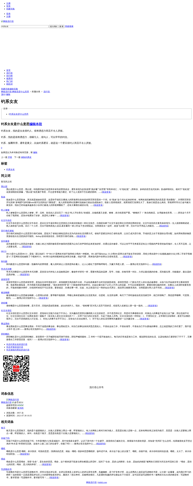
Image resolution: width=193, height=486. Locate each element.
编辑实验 (13, 89)
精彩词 (9, 84)
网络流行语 (6, 402)
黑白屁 (4, 186)
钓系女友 (10, 169)
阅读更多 (106, 192)
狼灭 (3, 428)
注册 (8, 3)
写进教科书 (6, 469)
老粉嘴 (4, 303)
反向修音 (5, 241)
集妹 (3, 197)
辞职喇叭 (5, 334)
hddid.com (102, 482)
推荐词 (9, 78)
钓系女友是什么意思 (18, 114)
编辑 (8, 94)
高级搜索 (69, 26)
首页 (8, 70)
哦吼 (3, 448)
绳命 (3, 459)
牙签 (10, 157)
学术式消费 (6, 269)
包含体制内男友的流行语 (17, 350)
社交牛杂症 (6, 220)
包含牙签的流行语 (14, 347)
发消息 (20, 408)
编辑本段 (35, 124)
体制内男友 (26, 157)
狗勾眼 (4, 261)
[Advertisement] (96, 48)
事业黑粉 (5, 324)
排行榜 (9, 76)
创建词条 (10, 9)
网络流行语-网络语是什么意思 (15, 92)
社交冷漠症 (6, 310)
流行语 (9, 73)
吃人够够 (5, 210)
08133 (3, 251)
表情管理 (5, 279)
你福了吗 (5, 438)
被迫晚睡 (5, 292)
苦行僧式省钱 (7, 231)
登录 (8, 6)
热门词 (9, 81)
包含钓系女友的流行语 (16, 344)
